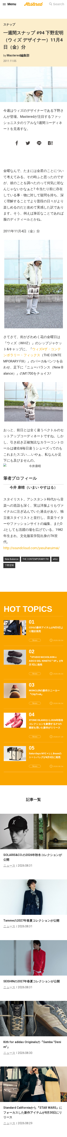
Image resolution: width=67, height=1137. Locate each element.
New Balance (11, 559)
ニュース (9, 865)
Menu (11, 4)
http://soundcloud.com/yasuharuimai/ (31, 548)
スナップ (9, 24)
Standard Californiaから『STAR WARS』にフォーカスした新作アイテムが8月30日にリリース (32, 1112)
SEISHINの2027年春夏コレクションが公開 (31, 981)
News (34, 640)
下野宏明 (9, 565)
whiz (55, 559)
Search (58, 4)
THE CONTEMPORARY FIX (36, 559)
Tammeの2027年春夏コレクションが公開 (31, 920)
